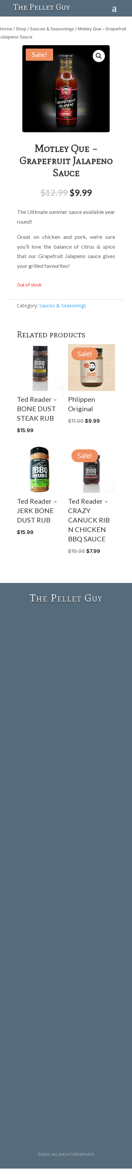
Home (6, 28)
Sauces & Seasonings (52, 28)
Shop (21, 28)
